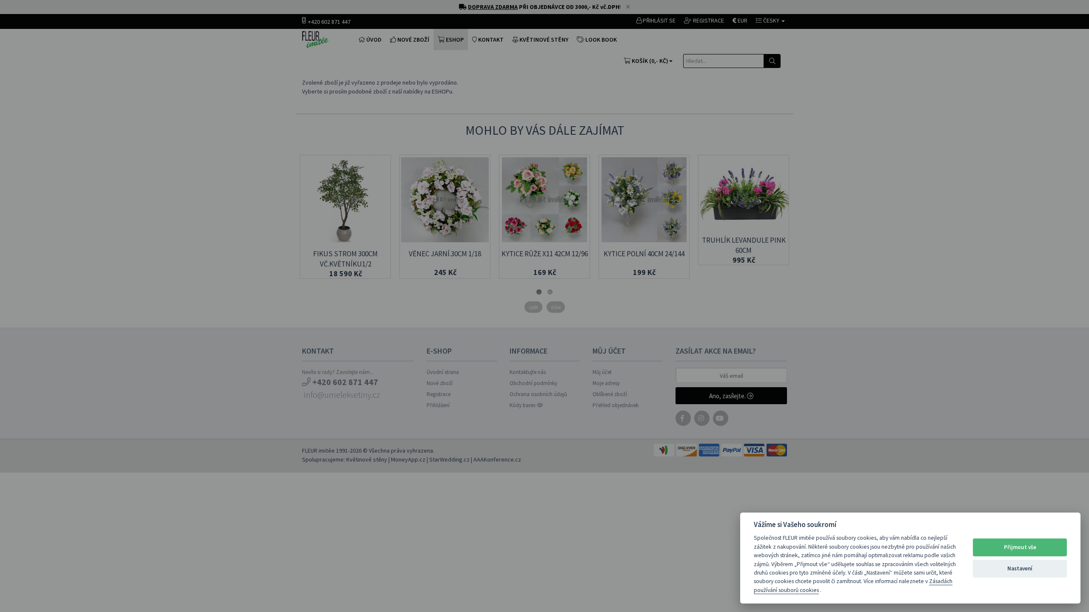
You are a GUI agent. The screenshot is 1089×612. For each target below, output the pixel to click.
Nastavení (1019, 568)
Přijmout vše (1020, 547)
